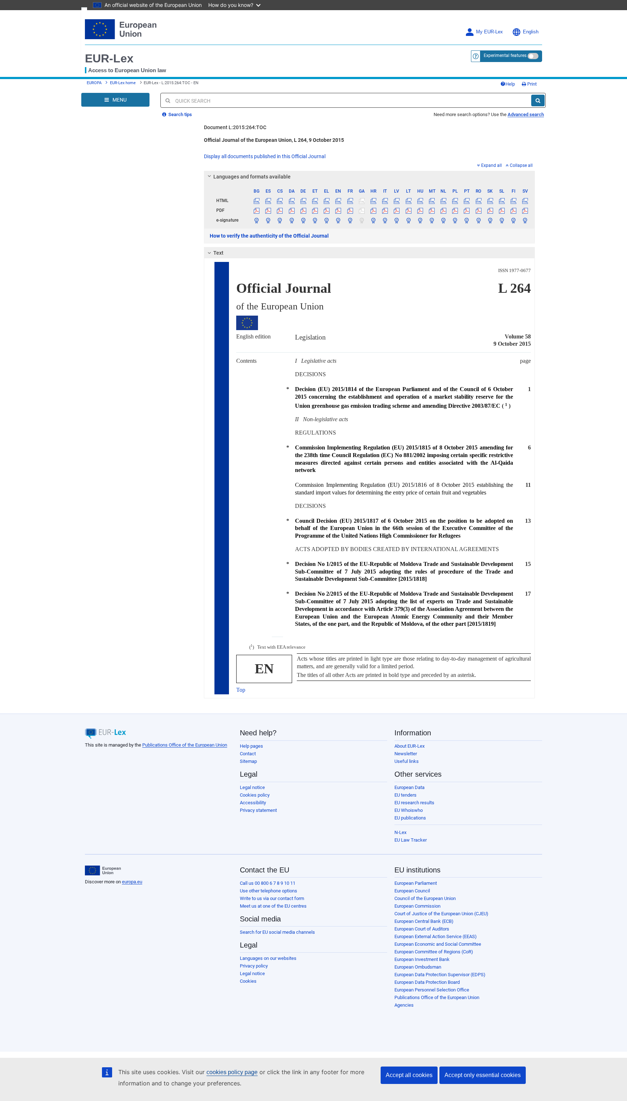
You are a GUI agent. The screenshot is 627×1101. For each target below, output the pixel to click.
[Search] (538, 100)
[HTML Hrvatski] (373, 200)
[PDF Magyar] (420, 210)
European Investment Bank (422, 959)
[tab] (369, 176)
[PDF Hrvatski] (373, 210)
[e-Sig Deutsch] (303, 220)
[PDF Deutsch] (303, 210)
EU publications (410, 818)
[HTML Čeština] (280, 200)
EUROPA (94, 83)
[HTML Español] (268, 200)
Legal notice (252, 787)
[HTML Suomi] (513, 200)
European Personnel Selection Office (431, 990)
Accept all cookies (409, 1075)
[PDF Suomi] (513, 210)
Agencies (404, 1005)
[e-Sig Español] (268, 220)
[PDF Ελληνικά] (326, 210)
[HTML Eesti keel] (314, 200)
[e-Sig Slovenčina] (490, 220)
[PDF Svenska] (525, 210)
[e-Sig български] (256, 220)
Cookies (248, 981)
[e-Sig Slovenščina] (501, 220)
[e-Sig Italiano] (385, 220)
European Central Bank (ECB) (424, 921)
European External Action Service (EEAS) (435, 936)
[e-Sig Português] (466, 220)
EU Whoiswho (408, 810)
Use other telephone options (268, 890)
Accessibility (253, 802)
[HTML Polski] (455, 200)
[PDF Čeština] (280, 210)
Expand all (491, 165)
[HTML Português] (466, 200)
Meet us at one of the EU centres (273, 906)
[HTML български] (256, 200)
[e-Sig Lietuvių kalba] (408, 220)
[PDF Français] (350, 210)
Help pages (251, 746)
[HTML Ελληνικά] (326, 200)
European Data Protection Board (427, 982)
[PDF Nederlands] (443, 210)
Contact (248, 753)
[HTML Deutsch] (303, 200)
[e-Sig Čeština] (280, 220)
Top (240, 690)
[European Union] (103, 871)
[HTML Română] (478, 200)
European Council (412, 890)
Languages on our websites (268, 958)
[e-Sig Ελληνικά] (326, 220)
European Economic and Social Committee (437, 944)
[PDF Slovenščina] (501, 210)
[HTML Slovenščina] (501, 200)
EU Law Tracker (410, 840)
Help (510, 84)
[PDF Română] (478, 210)
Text (218, 253)
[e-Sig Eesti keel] (314, 220)
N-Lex (400, 832)
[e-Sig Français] (350, 220)
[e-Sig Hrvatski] (373, 220)
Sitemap (248, 761)
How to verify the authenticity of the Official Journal (269, 236)
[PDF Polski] (455, 210)
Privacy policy (254, 966)
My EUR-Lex (489, 31)
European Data (409, 787)
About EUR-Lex (409, 746)
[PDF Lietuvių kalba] (408, 210)
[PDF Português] (466, 210)
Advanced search (526, 114)
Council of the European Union (425, 898)
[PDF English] (338, 210)
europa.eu (132, 881)
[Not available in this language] (361, 200)
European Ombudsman (417, 967)
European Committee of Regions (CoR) (433, 951)
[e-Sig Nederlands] (443, 220)
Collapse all (521, 165)
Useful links (406, 761)
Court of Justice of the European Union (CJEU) (441, 913)
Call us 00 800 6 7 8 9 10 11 (267, 883)
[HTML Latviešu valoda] (396, 200)
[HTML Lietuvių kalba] (408, 200)
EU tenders (405, 795)
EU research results (414, 802)
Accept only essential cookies (482, 1075)
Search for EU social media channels (277, 932)
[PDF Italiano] (385, 210)
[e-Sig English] (338, 220)
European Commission (417, 906)
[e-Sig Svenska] (525, 220)
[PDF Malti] (431, 210)
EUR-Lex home (123, 83)
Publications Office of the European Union (184, 745)
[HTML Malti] (431, 200)
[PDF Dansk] (291, 210)
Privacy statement (258, 810)
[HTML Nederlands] (443, 200)
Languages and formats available (252, 177)
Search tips (179, 114)
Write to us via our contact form (272, 898)
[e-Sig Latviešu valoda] (396, 220)
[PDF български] (256, 210)
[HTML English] (338, 200)
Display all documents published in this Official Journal (264, 156)
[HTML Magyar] (420, 200)
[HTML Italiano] (385, 200)
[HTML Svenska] (525, 200)
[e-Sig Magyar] (420, 220)
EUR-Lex (109, 58)
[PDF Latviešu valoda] (396, 210)
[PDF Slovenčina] (490, 210)
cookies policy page (232, 1072)
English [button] (530, 31)
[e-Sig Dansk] (291, 220)
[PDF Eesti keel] (314, 210)
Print (531, 84)
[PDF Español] (268, 210)
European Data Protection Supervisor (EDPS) (439, 974)
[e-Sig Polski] (455, 220)
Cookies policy (255, 795)
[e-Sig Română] (478, 220)
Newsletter (405, 753)
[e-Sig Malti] (431, 220)
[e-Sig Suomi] (513, 220)
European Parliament (415, 883)
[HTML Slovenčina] (490, 200)
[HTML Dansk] (291, 200)
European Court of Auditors (421, 929)
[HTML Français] (350, 200)
